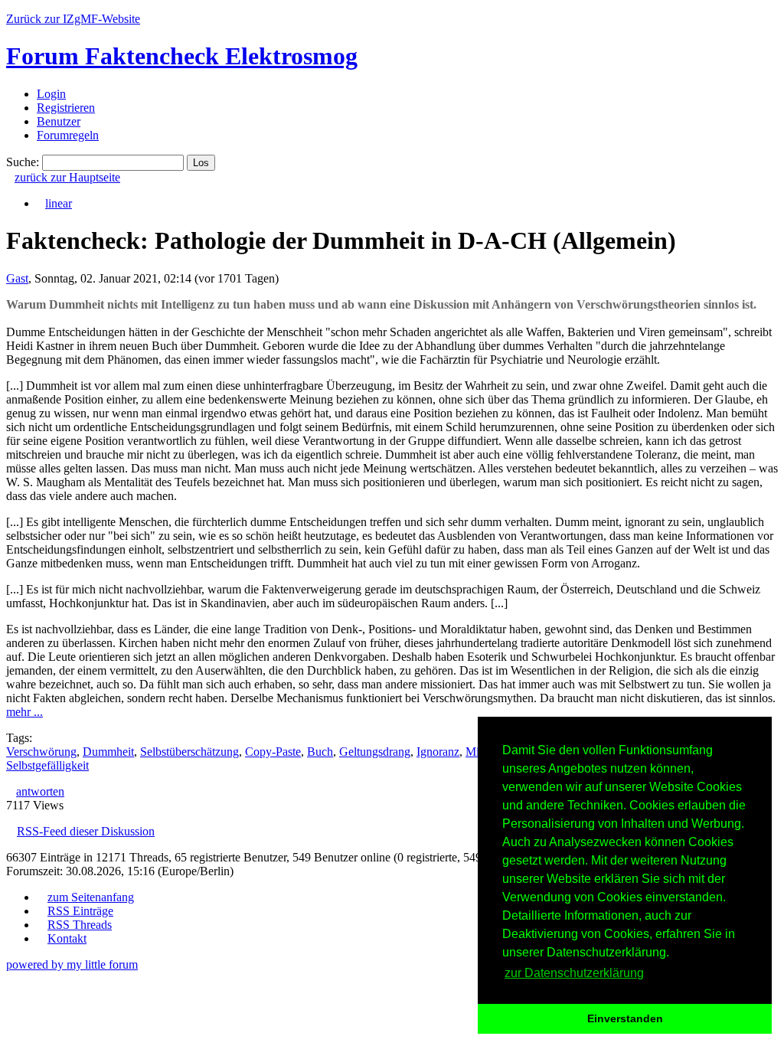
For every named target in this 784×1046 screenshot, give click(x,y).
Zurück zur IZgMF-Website (73, 18)
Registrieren (66, 107)
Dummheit (108, 751)
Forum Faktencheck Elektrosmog (182, 56)
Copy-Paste (273, 751)
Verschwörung (41, 751)
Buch (320, 751)
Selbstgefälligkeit (47, 765)
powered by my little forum (72, 964)
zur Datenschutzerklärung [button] (574, 972)
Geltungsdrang (374, 751)
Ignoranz (437, 751)
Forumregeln (68, 135)
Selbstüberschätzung (189, 751)
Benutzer (58, 121)
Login (51, 93)
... (24, 711)
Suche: (22, 161)
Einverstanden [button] (625, 1018)
